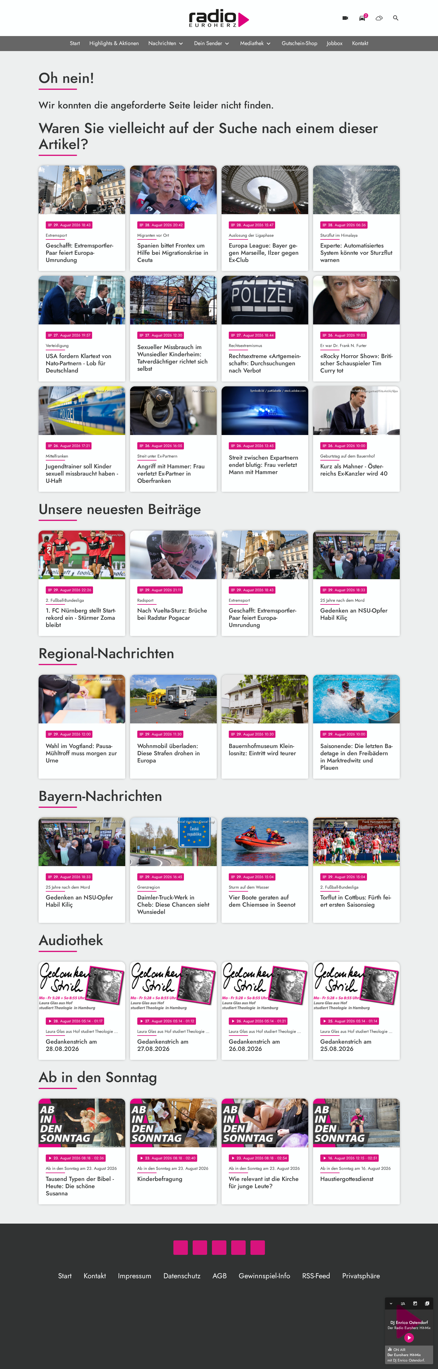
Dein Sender (208, 43)
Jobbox (335, 43)
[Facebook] (57, 18)
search (395, 18)
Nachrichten (162, 43)
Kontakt (360, 43)
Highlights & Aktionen (114, 43)
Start (75, 43)
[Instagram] (69, 18)
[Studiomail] (81, 18)
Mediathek (252, 43)
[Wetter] (379, 18)
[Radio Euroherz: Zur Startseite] (219, 18)
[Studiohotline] (93, 18)
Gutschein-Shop (299, 43)
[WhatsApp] (45, 18)
